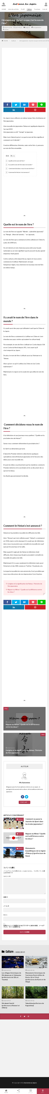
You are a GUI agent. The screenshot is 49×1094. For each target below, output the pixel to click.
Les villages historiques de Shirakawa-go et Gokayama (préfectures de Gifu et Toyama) (11, 976)
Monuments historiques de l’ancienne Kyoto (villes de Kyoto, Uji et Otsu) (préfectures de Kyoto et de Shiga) (35, 977)
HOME (4, 9)
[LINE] (42, 104)
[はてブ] (24, 104)
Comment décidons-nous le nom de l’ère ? (20, 168)
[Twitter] (16, 104)
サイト (5, 915)
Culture (29, 9)
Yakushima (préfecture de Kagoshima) (34, 1004)
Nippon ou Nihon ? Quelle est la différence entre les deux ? (35, 836)
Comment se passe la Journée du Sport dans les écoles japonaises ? (34, 821)
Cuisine (44, 9)
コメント (6, 876)
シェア (18, 1092)
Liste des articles (13, 9)
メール (6, 906)
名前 (5, 897)
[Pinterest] (35, 110)
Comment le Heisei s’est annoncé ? (18, 172)
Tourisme (37, 9)
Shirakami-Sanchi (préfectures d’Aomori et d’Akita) (11, 1005)
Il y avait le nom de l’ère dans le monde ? (19, 165)
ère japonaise (37, 27)
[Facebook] (7, 104)
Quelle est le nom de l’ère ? (15, 161)
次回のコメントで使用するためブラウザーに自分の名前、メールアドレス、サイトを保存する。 (23, 926)
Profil (22, 9)
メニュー (30, 1092)
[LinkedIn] (13, 110)
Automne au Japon (30, 1083)
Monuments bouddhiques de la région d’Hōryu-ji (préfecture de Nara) (35, 852)
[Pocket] (33, 104)
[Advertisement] (24, 73)
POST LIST (23, 802)
